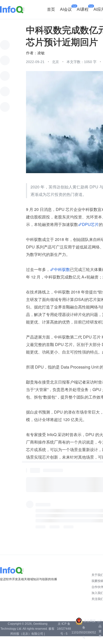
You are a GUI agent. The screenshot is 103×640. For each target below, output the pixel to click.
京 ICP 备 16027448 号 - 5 (64, 628)
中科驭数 (62, 269)
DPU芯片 (90, 224)
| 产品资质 (100, 628)
